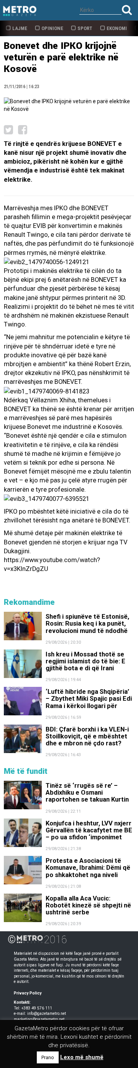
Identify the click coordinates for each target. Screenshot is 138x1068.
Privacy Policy (27, 993)
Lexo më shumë (82, 1057)
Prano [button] (47, 1057)
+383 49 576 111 (36, 1008)
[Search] (127, 10)
